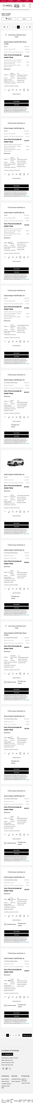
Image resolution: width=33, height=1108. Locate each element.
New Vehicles (5, 1079)
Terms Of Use (11, 1101)
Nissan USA (29, 1100)
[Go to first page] (4, 27)
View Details (16, 101)
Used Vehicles (5, 1081)
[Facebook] (3, 1068)
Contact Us (8, 1054)
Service (14, 1076)
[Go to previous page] (7, 27)
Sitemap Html (21, 1100)
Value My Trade (25, 1083)
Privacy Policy (26, 112)
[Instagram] (6, 1068)
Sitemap (16, 1100)
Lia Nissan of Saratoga (4, 1101)
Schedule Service (16, 1079)
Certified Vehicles (6, 1083)
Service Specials (16, 1081)
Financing (25, 1076)
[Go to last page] (30, 27)
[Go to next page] (26, 27)
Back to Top (27, 1035)
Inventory (5, 1076)
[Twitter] (9, 1068)
